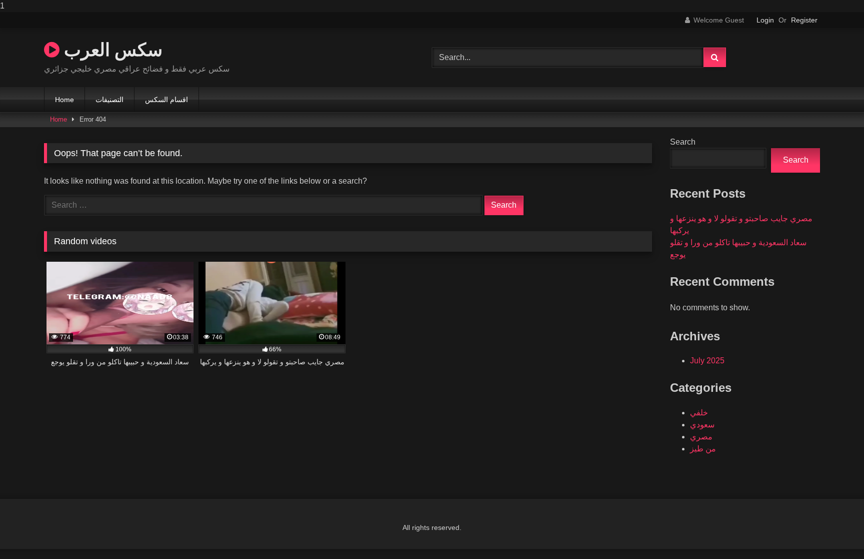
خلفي (699, 412)
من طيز (703, 448)
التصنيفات (110, 100)
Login (765, 20)
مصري (701, 436)
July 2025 (707, 360)
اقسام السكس (166, 100)
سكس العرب (111, 49)
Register (804, 20)
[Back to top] (833, 531)
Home (64, 100)
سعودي (702, 424)
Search (683, 142)
